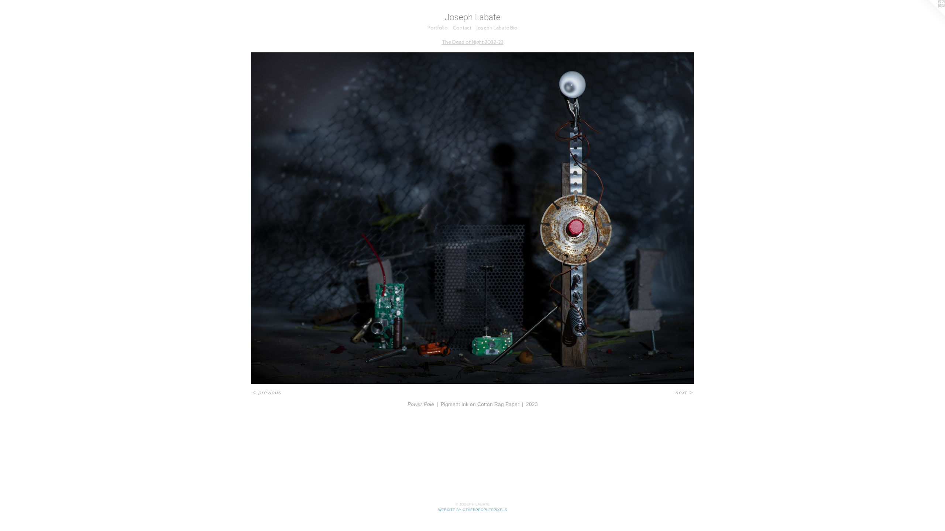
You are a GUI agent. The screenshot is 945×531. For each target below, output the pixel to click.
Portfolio (437, 27)
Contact (462, 27)
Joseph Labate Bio (497, 27)
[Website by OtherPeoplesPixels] (930, 15)
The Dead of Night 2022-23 (473, 42)
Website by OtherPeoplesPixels (472, 510)
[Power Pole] (472, 218)
